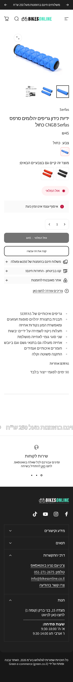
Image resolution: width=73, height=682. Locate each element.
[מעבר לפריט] (62, 91)
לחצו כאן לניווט (53, 615)
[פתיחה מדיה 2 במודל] (18, 38)
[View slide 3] (31, 475)
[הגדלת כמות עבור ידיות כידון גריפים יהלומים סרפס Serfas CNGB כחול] (49, 224)
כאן (43, 466)
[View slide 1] (41, 475)
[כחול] (65, 152)
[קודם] (67, 5)
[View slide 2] (36, 475)
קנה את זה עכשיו (36, 251)
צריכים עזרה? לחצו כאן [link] (48, 291)
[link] (48, 578)
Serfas (64, 109)
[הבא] (5, 5)
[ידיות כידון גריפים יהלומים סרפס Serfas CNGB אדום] (47, 173)
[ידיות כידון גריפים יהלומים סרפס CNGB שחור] (62, 173)
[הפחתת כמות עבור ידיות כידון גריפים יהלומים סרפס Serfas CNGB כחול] (64, 224)
